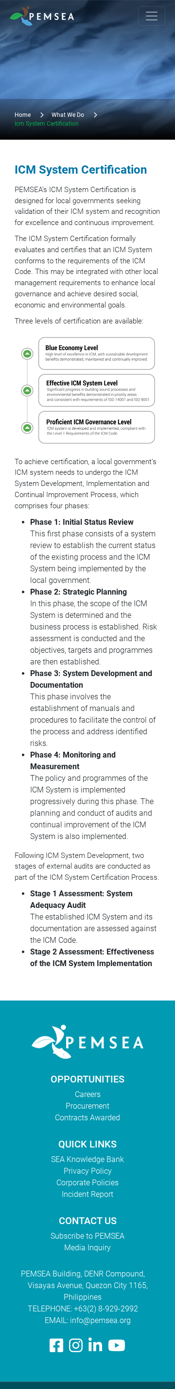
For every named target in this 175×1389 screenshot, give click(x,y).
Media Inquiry (87, 1247)
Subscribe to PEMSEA (87, 1236)
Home (23, 115)
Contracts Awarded (87, 1117)
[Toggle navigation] (151, 16)
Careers (88, 1094)
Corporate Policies (87, 1182)
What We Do (68, 115)
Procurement (87, 1106)
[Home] (46, 16)
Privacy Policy (88, 1171)
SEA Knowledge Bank (87, 1159)
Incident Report (87, 1194)
